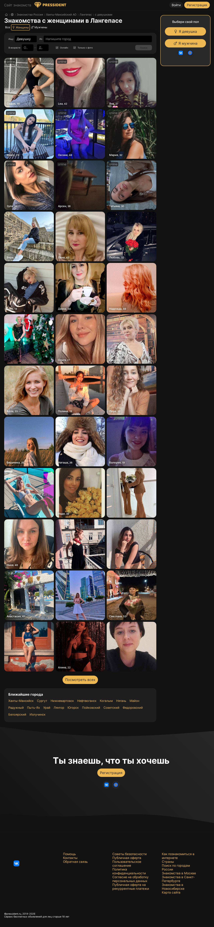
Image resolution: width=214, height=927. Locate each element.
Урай (46, 707)
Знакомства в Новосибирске (173, 887)
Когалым (106, 701)
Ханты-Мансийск (21, 701)
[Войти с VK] (179, 52)
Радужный (16, 707)
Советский (111, 707)
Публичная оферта (126, 858)
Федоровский (133, 707)
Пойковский (91, 707)
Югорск (73, 707)
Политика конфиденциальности (129, 871)
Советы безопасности (129, 854)
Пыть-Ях (33, 707)
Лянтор (59, 707)
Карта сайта (171, 892)
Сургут (42, 701)
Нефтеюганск (86, 701)
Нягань (121, 701)
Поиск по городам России (176, 867)
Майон (134, 701)
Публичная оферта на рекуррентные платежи (130, 887)
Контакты (70, 858)
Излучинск (37, 714)
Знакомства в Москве (179, 873)
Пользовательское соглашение (126, 863)
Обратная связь (75, 862)
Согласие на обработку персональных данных (130, 879)
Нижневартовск (62, 701)
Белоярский (17, 714)
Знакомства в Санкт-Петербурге (178, 879)
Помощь (69, 854)
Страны (168, 862)
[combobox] (24, 39)
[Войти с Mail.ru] (188, 52)
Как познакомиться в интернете (178, 856)
